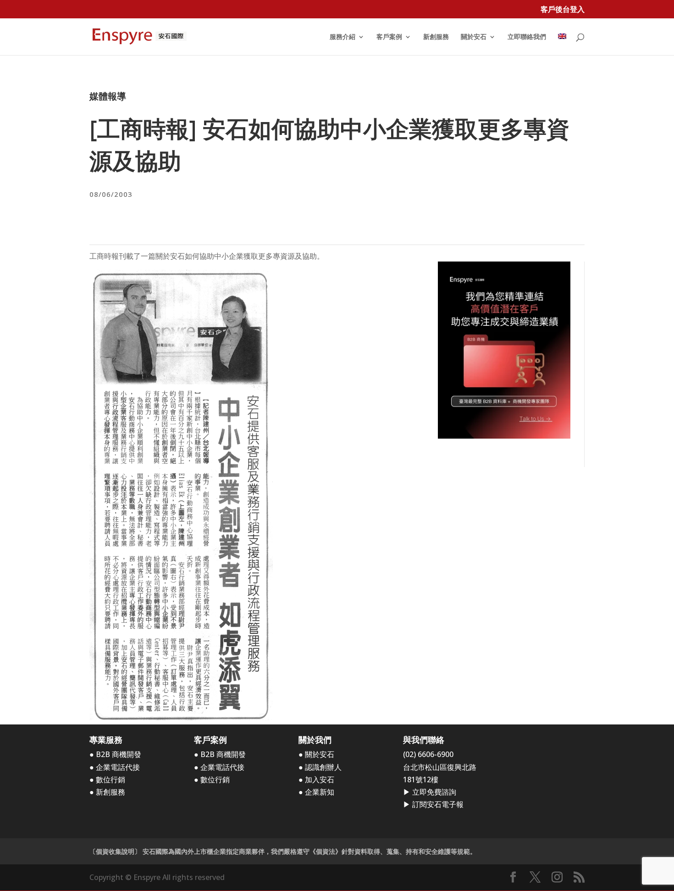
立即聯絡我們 (527, 37)
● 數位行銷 (107, 779)
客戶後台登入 (563, 10)
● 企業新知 (316, 792)
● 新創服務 (107, 792)
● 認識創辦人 (320, 767)
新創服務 (436, 37)
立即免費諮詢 (434, 792)
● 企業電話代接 (114, 767)
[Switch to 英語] (562, 44)
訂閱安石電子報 (438, 804)
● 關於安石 (316, 754)
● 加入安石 (316, 779)
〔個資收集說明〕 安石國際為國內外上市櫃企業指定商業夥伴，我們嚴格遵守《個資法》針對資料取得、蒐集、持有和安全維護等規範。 (282, 851)
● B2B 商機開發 (115, 754)
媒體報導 (107, 96)
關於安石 (473, 37)
